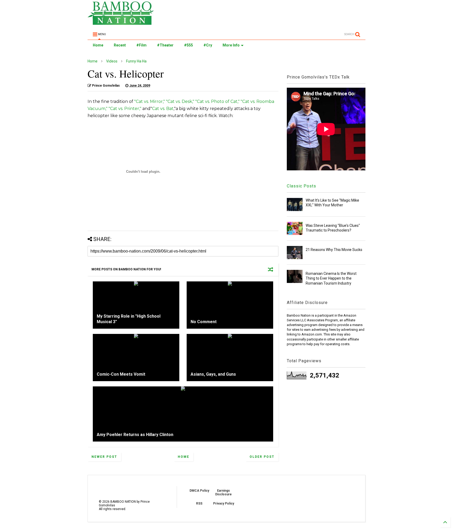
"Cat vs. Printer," (125, 108)
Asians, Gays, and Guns (213, 374)
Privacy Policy (223, 503)
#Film (141, 45)
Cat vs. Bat (163, 108)
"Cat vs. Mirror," (149, 101)
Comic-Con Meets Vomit (121, 374)
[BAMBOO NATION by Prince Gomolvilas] (121, 23)
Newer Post (104, 457)
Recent (120, 45)
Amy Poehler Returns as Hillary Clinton (135, 434)
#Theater (165, 45)
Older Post (262, 457)
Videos (111, 61)
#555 (188, 45)
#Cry (207, 45)
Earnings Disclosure (223, 492)
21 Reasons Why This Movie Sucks (334, 250)
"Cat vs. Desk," (180, 101)
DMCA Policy (199, 490)
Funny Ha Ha (136, 61)
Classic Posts (301, 185)
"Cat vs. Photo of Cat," (217, 101)
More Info (231, 45)
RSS (199, 503)
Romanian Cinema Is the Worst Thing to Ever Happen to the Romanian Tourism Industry (331, 278)
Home (98, 45)
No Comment (204, 321)
